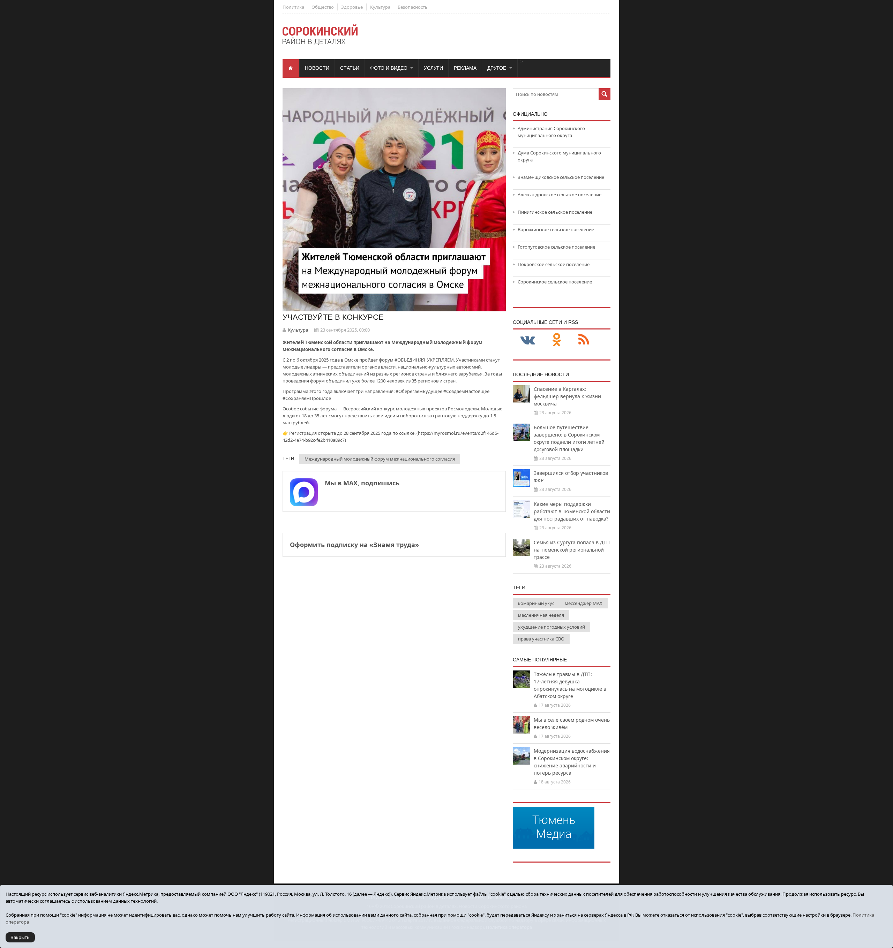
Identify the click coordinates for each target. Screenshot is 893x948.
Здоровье (352, 7)
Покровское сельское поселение (554, 264)
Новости (317, 68)
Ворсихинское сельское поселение (556, 229)
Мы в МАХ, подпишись (362, 483)
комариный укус (536, 603)
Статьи (349, 68)
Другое (496, 68)
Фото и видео (388, 68)
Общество (323, 7)
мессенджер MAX (583, 603)
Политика (293, 7)
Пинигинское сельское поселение (555, 212)
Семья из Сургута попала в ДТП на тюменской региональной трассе (572, 549)
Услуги (433, 68)
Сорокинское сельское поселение (555, 282)
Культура (380, 7)
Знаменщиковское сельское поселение (561, 177)
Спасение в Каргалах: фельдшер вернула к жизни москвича (567, 396)
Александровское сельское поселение (559, 194)
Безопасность (413, 7)
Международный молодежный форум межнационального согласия (380, 459)
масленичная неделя (541, 615)
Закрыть (20, 937)
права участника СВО (541, 639)
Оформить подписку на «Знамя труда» (354, 544)
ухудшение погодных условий (551, 627)
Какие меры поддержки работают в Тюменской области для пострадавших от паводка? (572, 511)
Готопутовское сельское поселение (556, 247)
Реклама (465, 68)
